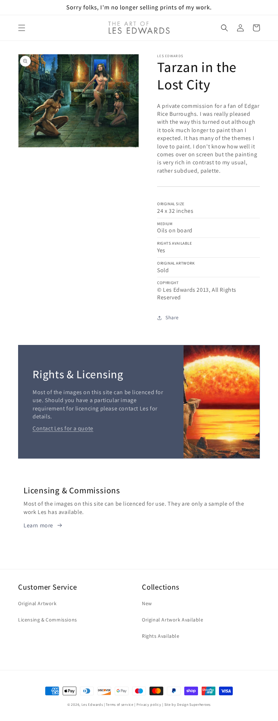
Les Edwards (92, 704)
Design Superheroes (194, 704)
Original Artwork (37, 603)
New (147, 603)
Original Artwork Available (172, 619)
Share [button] (172, 317)
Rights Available (161, 636)
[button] (22, 28)
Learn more (38, 525)
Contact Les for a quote (63, 428)
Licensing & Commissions (47, 619)
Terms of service (119, 704)
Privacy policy (148, 704)
